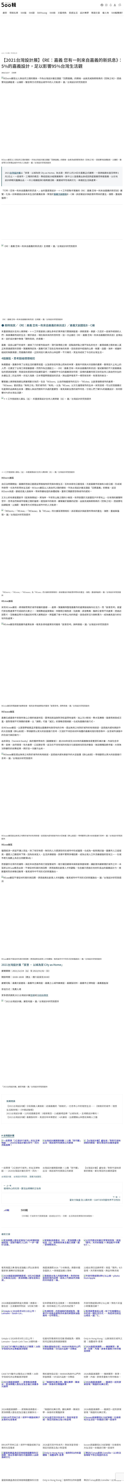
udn (2, 53)
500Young (42, 12)
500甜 (32, 12)
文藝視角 (62, 12)
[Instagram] (106, 5)
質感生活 (73, 12)
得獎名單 (13, 12)
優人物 (105, 12)
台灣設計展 (6, 1176)
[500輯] (9, 5)
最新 (5, 12)
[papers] (111, 5)
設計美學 (84, 12)
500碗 (52, 12)
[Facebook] (102, 5)
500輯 (7, 53)
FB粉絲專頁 (42, 995)
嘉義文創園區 (35, 1176)
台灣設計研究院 (20, 1176)
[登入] (115, 5)
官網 (32, 995)
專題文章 (95, 12)
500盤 (23, 12)
